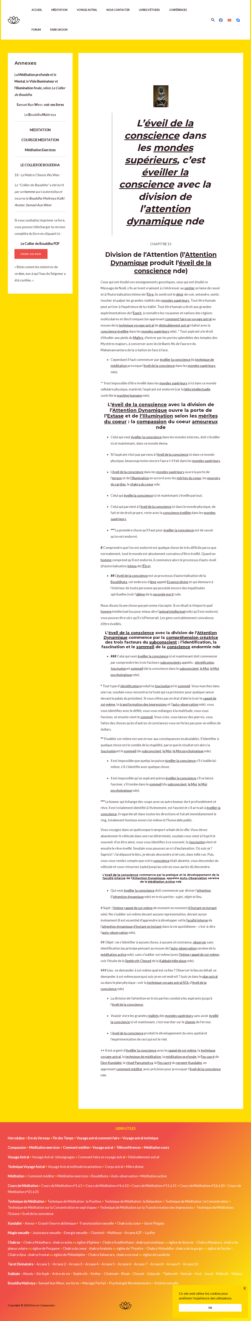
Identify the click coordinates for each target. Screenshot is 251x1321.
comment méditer (129, 1069)
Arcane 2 (59, 1264)
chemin (190, 1022)
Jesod (208, 1274)
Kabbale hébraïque (172, 961)
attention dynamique (128, 897)
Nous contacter (118, 9)
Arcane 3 (75, 1264)
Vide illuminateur (41, 81)
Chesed (145, 961)
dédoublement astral (174, 325)
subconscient (163, 642)
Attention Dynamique (139, 410)
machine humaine (129, 395)
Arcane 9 (173, 1264)
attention (204, 890)
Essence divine (177, 582)
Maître (138, 338)
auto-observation (185, 704)
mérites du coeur (189, 478)
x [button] (244, 1288)
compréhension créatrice (192, 637)
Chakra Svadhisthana (118, 1242)
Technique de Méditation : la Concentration (196, 1201)
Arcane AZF (133, 1233)
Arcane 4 (91, 1264)
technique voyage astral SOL (168, 983)
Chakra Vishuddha (160, 1248)
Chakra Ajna (17, 1255)
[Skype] (238, 20)
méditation (174, 1057)
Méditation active (154, 1176)
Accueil (37, 9)
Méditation (59, 9)
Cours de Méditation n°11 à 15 (154, 1186)
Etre (150, 294)
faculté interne (114, 878)
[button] (213, 20)
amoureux (205, 421)
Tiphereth (170, 1274)
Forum (36, 29)
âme (153, 582)
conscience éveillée (114, 331)
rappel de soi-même (138, 908)
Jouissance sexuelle (47, 1233)
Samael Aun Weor (39, 205)
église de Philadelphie (70, 1255)
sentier (189, 288)
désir (180, 294)
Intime (132, 566)
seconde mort (163, 594)
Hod (198, 1274)
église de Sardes (219, 1248)
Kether (96, 1274)
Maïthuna (114, 1233)
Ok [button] (210, 1307)
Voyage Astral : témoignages (53, 1157)
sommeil (145, 647)
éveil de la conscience (159, 366)
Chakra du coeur (129, 1223)
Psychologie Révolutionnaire (130, 1283)
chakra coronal (127, 1255)
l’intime (118, 908)
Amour (30, 1223)
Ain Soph (42, 1274)
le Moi (204, 668)
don (21, 273)
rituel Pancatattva (139, 1063)
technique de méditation (143, 1057)
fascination (118, 668)
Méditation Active (161, 881)
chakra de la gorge (189, 1248)
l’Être (145, 566)
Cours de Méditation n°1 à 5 (61, 1186)
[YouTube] (229, 20)
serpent (181, 1063)
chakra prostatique (150, 1242)
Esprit (137, 313)
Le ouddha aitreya (40, 115)
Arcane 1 (43, 1264)
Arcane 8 (157, 1264)
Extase (115, 416)
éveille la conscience (138, 495)
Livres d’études (149, 9)
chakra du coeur (142, 484)
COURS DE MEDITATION (40, 140)
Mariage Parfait (94, 1283)
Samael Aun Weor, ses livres (58, 1283)
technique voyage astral (136, 325)
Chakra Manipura (209, 1242)
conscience (178, 647)
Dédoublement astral (143, 1157)
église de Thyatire (130, 1248)
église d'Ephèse (88, 1242)
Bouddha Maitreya (42, 198)
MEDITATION (40, 130)
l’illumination (139, 478)
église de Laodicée (156, 1255)
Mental (20, 81)
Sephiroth (132, 961)
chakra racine (62, 1242)
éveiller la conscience (175, 360)
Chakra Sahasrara (101, 1255)
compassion (152, 421)
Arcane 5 (108, 1264)
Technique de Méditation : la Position (74, 1201)
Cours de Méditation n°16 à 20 (202, 1186)
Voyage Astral (87, 9)
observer (199, 942)
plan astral (210, 976)
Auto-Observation (193, 878)
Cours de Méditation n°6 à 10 (106, 1186)
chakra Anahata (100, 1248)
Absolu (28, 1274)
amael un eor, (40, 105)
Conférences (178, 9)
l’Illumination (156, 416)
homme (29, 192)
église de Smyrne (181, 1242)
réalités (153, 1016)
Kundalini (195, 1063)
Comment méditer (41, 1176)
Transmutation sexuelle (96, 1223)
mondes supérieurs (175, 300)
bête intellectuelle (197, 389)
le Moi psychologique (188, 751)
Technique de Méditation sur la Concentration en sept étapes (52, 1207)
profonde (42, 75)
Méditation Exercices (40, 150)
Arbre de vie (61, 1274)
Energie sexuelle (75, 1233)
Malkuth (222, 1274)
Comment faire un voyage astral (101, 1157)
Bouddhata (119, 582)
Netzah (186, 1274)
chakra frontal (38, 1255)
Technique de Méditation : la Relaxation (133, 1201)
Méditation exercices (73, 1176)
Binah (125, 1274)
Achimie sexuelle (166, 1283)
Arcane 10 (190, 1264)
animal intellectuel (172, 611)
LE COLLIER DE (31, 165)
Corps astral (114, 1167)
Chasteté (97, 1233)
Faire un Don (58, 29)
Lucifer (150, 1233)
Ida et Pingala (154, 1223)
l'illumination (24, 88)
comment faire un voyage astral (188, 319)
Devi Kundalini (111, 1063)
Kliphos (236, 1274)
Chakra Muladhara (37, 1242)
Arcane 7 (140, 1264)
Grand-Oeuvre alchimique (57, 1223)
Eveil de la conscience (38, 1214)
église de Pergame (46, 1248)
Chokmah (111, 1274)
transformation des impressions (143, 704)
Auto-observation (124, 1176)
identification (204, 662)
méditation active (113, 954)
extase (117, 478)
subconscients (170, 662)
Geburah (153, 1274)
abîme (140, 594)
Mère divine (135, 1167)
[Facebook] (221, 20)
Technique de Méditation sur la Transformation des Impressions (146, 1207)
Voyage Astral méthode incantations (75, 1167)
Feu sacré (208, 1057)
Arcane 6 (124, 1264)
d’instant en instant (202, 908)
